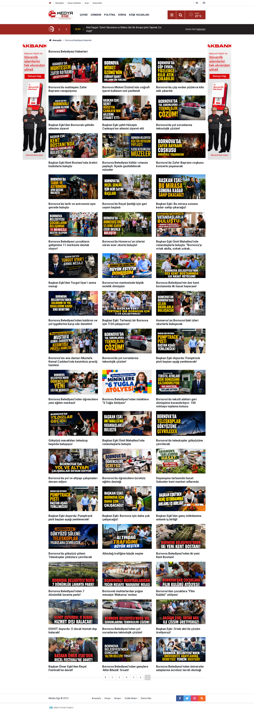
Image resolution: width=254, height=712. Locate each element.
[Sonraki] (147, 677)
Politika (109, 14)
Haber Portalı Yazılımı (63, 707)
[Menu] (171, 15)
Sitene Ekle (97, 3)
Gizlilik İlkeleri (131, 698)
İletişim (117, 698)
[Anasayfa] (50, 3)
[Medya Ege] (61, 14)
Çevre (84, 14)
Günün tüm (195, 29)
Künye (108, 698)
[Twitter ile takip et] (187, 698)
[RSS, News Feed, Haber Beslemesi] (201, 698)
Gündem (96, 14)
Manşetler (59, 3)
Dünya (122, 14)
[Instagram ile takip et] (194, 698)
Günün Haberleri (74, 3)
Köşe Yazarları (139, 14)
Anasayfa (96, 698)
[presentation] (59, 29)
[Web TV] (196, 2)
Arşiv (87, 3)
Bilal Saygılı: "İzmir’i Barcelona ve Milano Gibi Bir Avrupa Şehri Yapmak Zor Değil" (123, 29)
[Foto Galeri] (203, 2)
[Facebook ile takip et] (179, 698)
